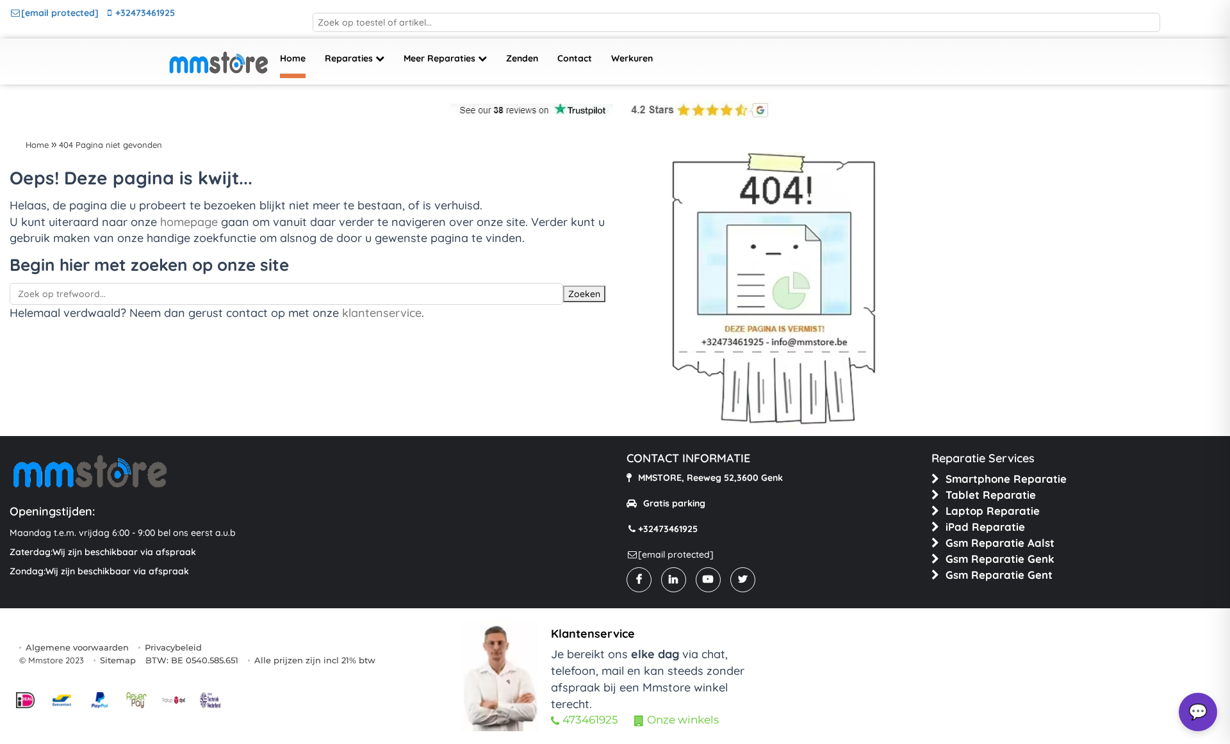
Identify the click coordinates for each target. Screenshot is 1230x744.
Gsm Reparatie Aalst (1000, 542)
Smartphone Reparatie (1006, 478)
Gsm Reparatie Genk (1000, 558)
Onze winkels (683, 719)
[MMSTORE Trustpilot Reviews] (531, 110)
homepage (189, 221)
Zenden (522, 58)
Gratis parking (674, 503)
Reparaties (350, 58)
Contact (574, 58)
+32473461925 (145, 13)
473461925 (590, 719)
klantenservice (382, 312)
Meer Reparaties (441, 58)
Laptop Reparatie (993, 510)
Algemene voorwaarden (77, 647)
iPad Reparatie (985, 526)
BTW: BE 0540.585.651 (191, 660)
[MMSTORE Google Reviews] (696, 110)
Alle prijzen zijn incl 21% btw (314, 660)
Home (293, 58)
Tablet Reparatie (991, 494)
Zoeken (584, 294)
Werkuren (632, 58)
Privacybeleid (173, 647)
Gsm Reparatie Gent (999, 574)
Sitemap (118, 660)
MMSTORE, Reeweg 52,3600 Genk (710, 477)
